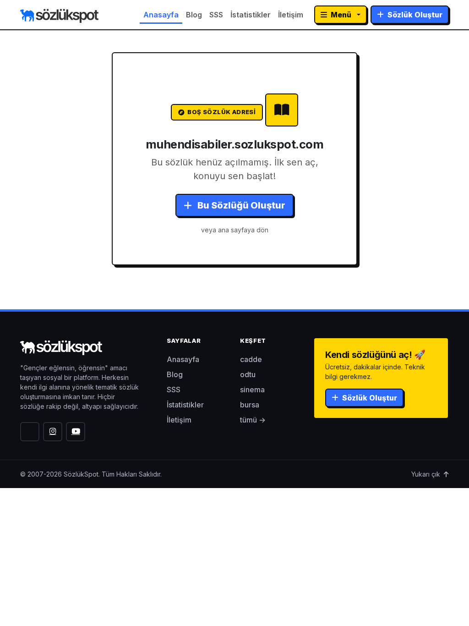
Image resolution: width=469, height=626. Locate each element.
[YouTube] (75, 431)
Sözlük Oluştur (414, 14)
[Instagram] (52, 431)
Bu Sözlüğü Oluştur (240, 205)
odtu (248, 374)
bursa (249, 404)
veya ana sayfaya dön (234, 230)
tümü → (253, 419)
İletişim (290, 14)
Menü (341, 14)
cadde (251, 359)
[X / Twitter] (29, 431)
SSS (216, 14)
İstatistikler (250, 14)
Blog (194, 14)
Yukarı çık (426, 474)
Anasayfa (161, 14)
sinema (252, 389)
